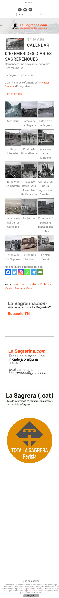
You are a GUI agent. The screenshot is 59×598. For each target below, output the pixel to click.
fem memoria (21, 284)
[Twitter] (14, 272)
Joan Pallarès (41, 284)
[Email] (40, 272)
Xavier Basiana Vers (18, 288)
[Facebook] (8, 272)
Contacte (28, 2)
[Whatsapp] (27, 272)
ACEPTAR (31, 596)
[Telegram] (34, 272)
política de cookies (34, 590)
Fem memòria (13, 93)
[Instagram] (21, 272)
